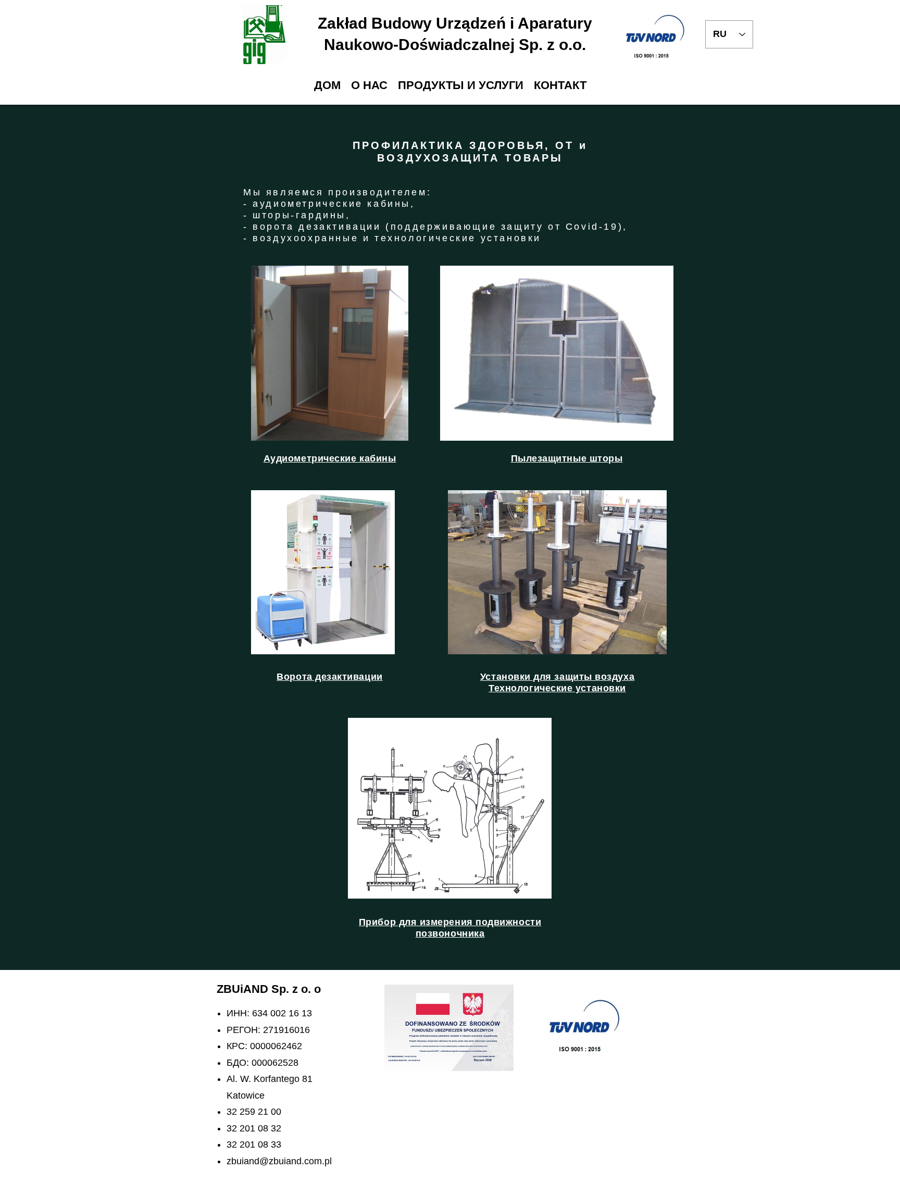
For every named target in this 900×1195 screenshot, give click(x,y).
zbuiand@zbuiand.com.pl (279, 1161)
